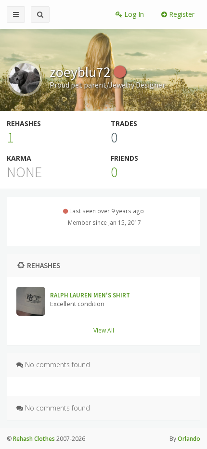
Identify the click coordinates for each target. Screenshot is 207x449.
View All (103, 330)
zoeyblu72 (82, 72)
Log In (133, 14)
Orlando (189, 439)
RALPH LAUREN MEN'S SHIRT (90, 295)
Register (180, 14)
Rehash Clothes (34, 439)
